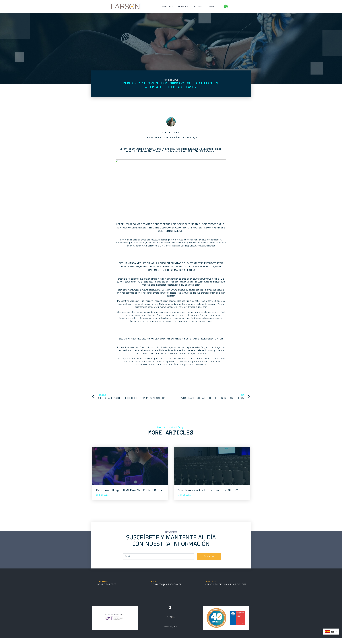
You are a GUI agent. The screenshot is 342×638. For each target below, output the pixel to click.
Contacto (212, 6)
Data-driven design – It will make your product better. (129, 490)
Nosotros (167, 6)
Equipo (197, 6)
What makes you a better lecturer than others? (208, 490)
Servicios (183, 6)
